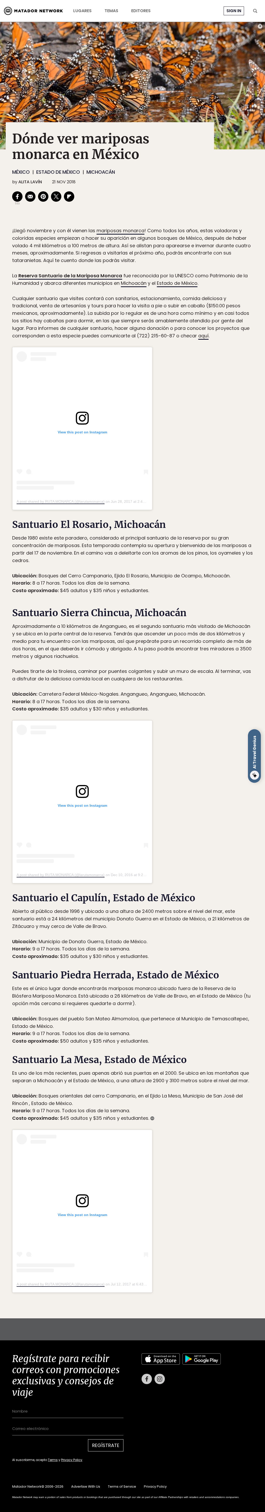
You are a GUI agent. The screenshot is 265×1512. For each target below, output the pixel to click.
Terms (138, 791)
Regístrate (180, 778)
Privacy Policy (156, 791)
